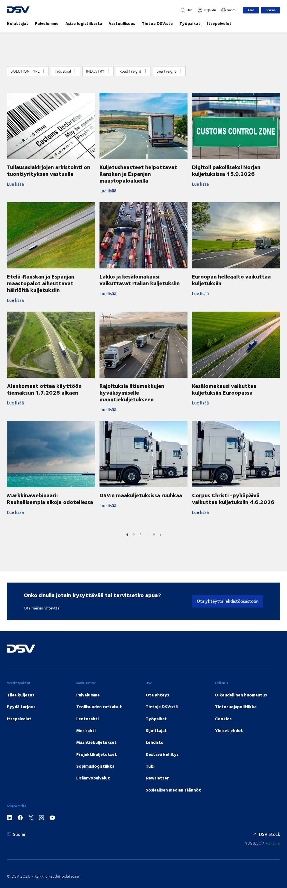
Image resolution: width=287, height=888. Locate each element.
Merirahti (86, 730)
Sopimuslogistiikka (95, 766)
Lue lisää (51, 184)
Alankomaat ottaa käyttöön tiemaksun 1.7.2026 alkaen (44, 389)
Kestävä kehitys (162, 754)
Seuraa (271, 10)
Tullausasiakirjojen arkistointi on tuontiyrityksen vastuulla (48, 170)
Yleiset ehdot (229, 730)
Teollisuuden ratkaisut (99, 706)
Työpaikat (189, 23)
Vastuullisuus (122, 23)
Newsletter (157, 777)
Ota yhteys (157, 694)
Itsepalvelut (219, 23)
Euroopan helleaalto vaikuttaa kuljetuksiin (231, 279)
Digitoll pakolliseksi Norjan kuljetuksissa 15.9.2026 (226, 170)
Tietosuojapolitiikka (235, 706)
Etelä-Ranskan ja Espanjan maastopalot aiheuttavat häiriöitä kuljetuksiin (40, 283)
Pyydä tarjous (21, 706)
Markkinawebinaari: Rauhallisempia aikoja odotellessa (50, 498)
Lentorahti (87, 718)
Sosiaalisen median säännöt (173, 789)
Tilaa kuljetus (20, 694)
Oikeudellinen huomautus (241, 694)
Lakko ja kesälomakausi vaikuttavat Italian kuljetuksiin (139, 279)
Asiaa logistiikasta (83, 23)
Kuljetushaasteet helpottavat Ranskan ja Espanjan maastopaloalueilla (138, 173)
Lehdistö (155, 742)
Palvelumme (47, 23)
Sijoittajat (156, 730)
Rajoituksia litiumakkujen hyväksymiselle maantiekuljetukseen (131, 392)
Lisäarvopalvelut (93, 777)
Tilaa (250, 10)
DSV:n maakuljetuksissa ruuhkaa (140, 495)
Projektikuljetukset (96, 754)
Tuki (150, 766)
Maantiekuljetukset (96, 742)
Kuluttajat (17, 23)
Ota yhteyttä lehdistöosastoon (228, 601)
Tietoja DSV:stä (162, 706)
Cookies (223, 718)
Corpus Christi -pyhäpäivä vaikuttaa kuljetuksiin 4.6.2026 (233, 498)
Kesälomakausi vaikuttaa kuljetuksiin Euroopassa (224, 389)
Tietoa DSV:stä (157, 23)
